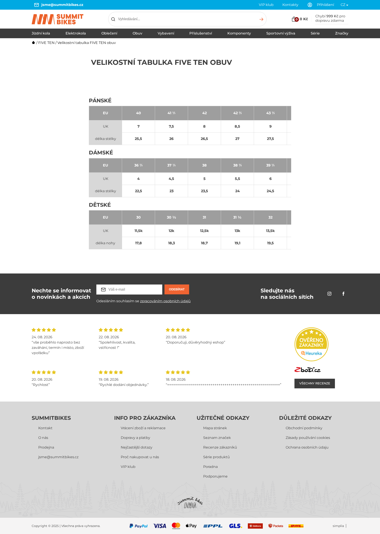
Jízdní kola (41, 33)
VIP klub (266, 5)
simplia (338, 526)
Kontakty (290, 5)
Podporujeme (215, 476)
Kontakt (45, 428)
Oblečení (109, 33)
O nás (43, 438)
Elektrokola (76, 33)
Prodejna (46, 447)
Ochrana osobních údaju (307, 447)
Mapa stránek (215, 428)
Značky (341, 33)
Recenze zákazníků (220, 447)
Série (315, 33)
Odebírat (177, 289)
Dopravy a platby (135, 438)
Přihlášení (325, 5)
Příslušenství (200, 33)
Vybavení (166, 33)
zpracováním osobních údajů (165, 301)
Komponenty (239, 33)
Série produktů (216, 457)
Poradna (210, 467)
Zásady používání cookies (308, 438)
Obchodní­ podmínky (304, 428)
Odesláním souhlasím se (143, 301)
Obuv (137, 33)
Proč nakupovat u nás (140, 457)
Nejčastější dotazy (136, 447)
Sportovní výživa (280, 33)
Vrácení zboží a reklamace (143, 428)
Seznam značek (217, 438)
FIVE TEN (46, 43)
